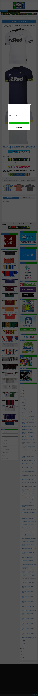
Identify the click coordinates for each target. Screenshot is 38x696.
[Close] (30, 104)
